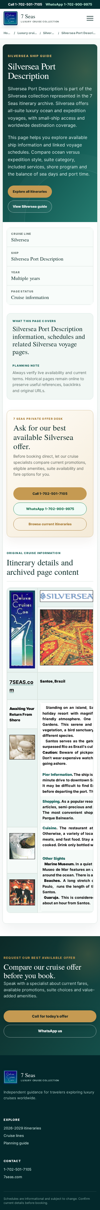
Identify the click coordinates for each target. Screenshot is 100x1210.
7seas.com (13, 1177)
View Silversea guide (30, 206)
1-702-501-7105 (17, 1169)
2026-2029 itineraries (22, 1128)
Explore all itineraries (30, 191)
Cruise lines (14, 1135)
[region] (50, 750)
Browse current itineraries (50, 524)
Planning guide (16, 1143)
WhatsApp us (50, 1031)
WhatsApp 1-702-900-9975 (69, 4)
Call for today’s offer (50, 1016)
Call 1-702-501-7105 (25, 4)
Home (7, 33)
